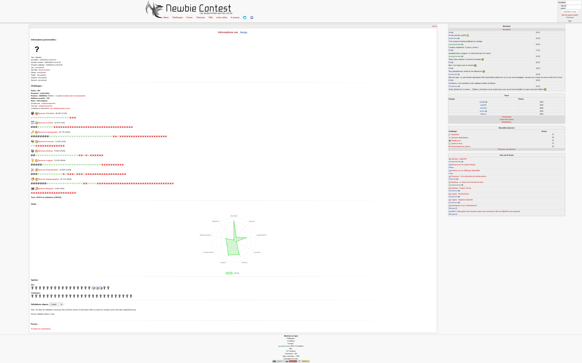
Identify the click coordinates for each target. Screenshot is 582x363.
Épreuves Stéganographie (48, 179)
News (166, 17)
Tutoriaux (200, 17)
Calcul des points (507, 119)
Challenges (177, 17)
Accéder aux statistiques (41, 329)
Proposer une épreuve (506, 149)
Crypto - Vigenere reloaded (462, 200)
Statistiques (506, 122)
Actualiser (507, 29)
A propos (235, 17)
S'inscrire (570, 17)
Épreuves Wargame (46, 188)
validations (43, 106)
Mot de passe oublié (570, 15)
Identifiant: (562, 2)
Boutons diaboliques (459, 137)
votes (50, 106)
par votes (66, 108)
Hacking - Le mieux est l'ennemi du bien (467, 182)
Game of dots (456, 144)
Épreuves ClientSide (46, 113)
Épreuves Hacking (45, 151)
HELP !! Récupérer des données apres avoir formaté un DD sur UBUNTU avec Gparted (485, 211)
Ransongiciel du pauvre (460, 146)
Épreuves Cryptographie (48, 132)
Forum (189, 17)
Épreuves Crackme (45, 123)
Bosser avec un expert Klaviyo (463, 165)
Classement (506, 117)
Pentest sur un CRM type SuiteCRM (465, 170)
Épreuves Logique (45, 160)
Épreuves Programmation (48, 170)
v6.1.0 (434, 26)
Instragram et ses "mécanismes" (464, 205)
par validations (56, 108)
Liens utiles (221, 17)
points (52, 103)
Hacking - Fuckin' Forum (461, 188)
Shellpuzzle (456, 140)
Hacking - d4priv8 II (459, 159)
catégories (45, 103)
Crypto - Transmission (460, 194)
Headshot (455, 134)
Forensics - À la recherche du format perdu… (469, 176)
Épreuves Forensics (46, 141)
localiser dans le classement (73, 96)
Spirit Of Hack (44, 70)
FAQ (211, 17)
